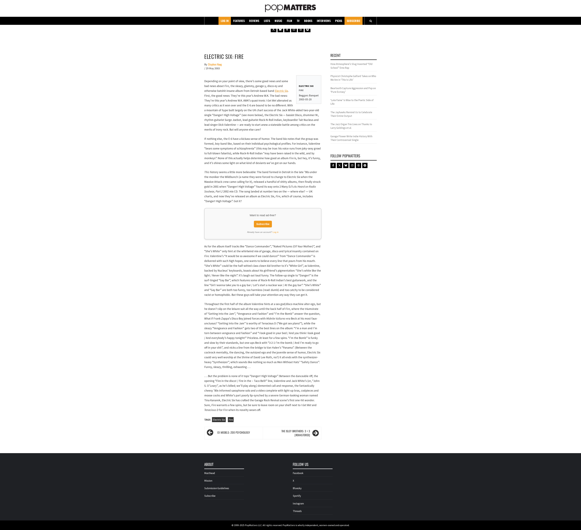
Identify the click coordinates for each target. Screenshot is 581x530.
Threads (297, 511)
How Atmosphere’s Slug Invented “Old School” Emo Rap (351, 65)
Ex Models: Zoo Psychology (233, 432)
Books (308, 21)
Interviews (324, 21)
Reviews (254, 21)
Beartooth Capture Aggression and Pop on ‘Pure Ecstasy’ (353, 90)
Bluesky (297, 488)
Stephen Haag (215, 64)
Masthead (209, 473)
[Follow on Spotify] (307, 29)
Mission (208, 480)
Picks (338, 21)
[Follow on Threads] (301, 29)
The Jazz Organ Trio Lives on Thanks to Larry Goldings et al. (351, 126)
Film (289, 21)
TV (298, 21)
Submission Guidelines (216, 488)
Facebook (298, 473)
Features (239, 21)
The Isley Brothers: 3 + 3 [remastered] (295, 433)
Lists (267, 21)
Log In (225, 21)
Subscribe (353, 21)
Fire (231, 419)
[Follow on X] (273, 29)
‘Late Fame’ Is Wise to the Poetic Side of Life (352, 101)
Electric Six (281, 91)
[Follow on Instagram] (294, 29)
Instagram (298, 503)
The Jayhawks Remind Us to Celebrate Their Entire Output (351, 114)
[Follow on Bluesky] (280, 29)
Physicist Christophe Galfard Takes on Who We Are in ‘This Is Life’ (353, 77)
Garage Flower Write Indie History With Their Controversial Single (351, 138)
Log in (276, 232)
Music (278, 21)
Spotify (297, 495)
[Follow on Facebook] (287, 29)
